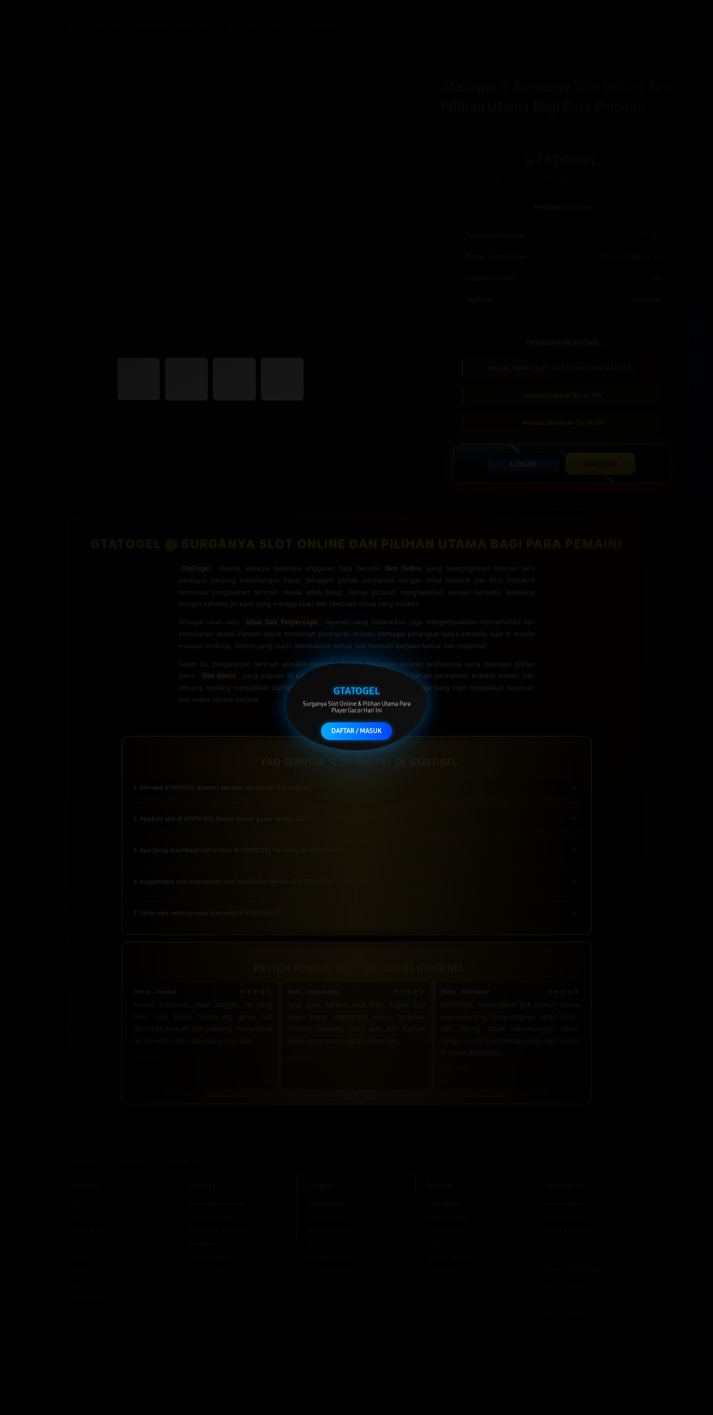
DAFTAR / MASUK (356, 730)
